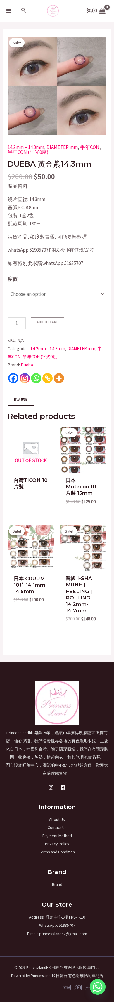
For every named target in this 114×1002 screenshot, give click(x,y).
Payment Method (57, 835)
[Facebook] (13, 378)
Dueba (27, 365)
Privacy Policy (57, 843)
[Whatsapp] (36, 378)
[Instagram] (25, 378)
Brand (57, 884)
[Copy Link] (47, 378)
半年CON (89, 147)
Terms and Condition (57, 852)
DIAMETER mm (62, 147)
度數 (13, 279)
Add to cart (47, 322)
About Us (57, 819)
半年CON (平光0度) (28, 152)
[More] (59, 378)
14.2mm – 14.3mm (26, 147)
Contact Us (57, 827)
